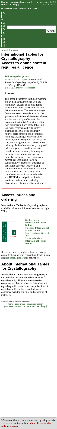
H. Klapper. (23, 79)
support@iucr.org (16, 257)
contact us (6, 4)
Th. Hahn (9, 79)
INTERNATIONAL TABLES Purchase (19, 8)
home (5, 2)
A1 (3, 19)
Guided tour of (36, 222)
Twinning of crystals (17, 76)
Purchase (37, 229)
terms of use (33, 306)
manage (14, 426)
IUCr (52, 2)
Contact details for (36, 241)
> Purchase (12, 50)
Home (4, 50)
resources (14, 2)
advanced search (35, 304)
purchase (25, 2)
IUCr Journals (49, 4)
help (15, 4)
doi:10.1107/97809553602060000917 (21, 88)
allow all (34, 423)
